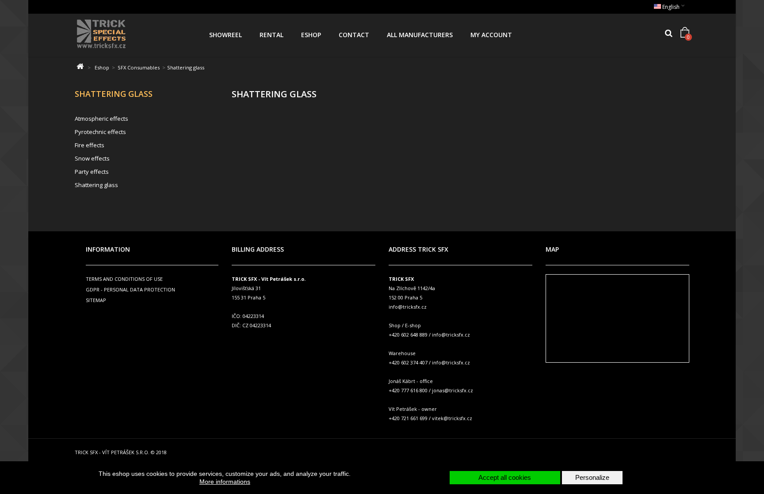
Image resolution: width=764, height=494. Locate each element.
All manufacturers (420, 35)
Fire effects (89, 145)
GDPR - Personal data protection (130, 289)
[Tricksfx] (134, 35)
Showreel (225, 35)
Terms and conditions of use (124, 279)
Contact (354, 35)
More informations (224, 481)
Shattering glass (96, 185)
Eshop (311, 35)
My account (491, 35)
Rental (271, 35)
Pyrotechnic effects (100, 132)
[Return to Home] (79, 66)
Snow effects (92, 158)
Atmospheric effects (101, 119)
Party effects (92, 172)
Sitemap (96, 300)
